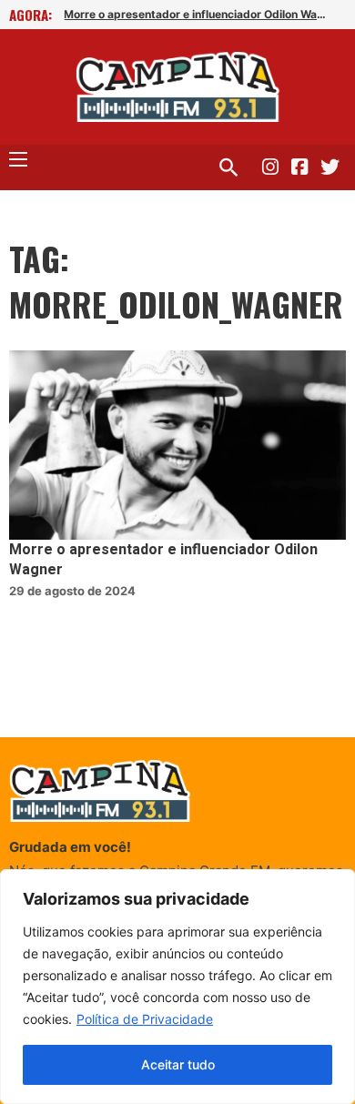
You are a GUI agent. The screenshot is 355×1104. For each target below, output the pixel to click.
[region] (177, 986)
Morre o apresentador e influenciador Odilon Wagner (197, 14)
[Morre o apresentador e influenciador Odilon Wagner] (177, 445)
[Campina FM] (178, 87)
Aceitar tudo (178, 1064)
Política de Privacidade (144, 1019)
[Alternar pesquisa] (228, 167)
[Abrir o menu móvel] (18, 159)
